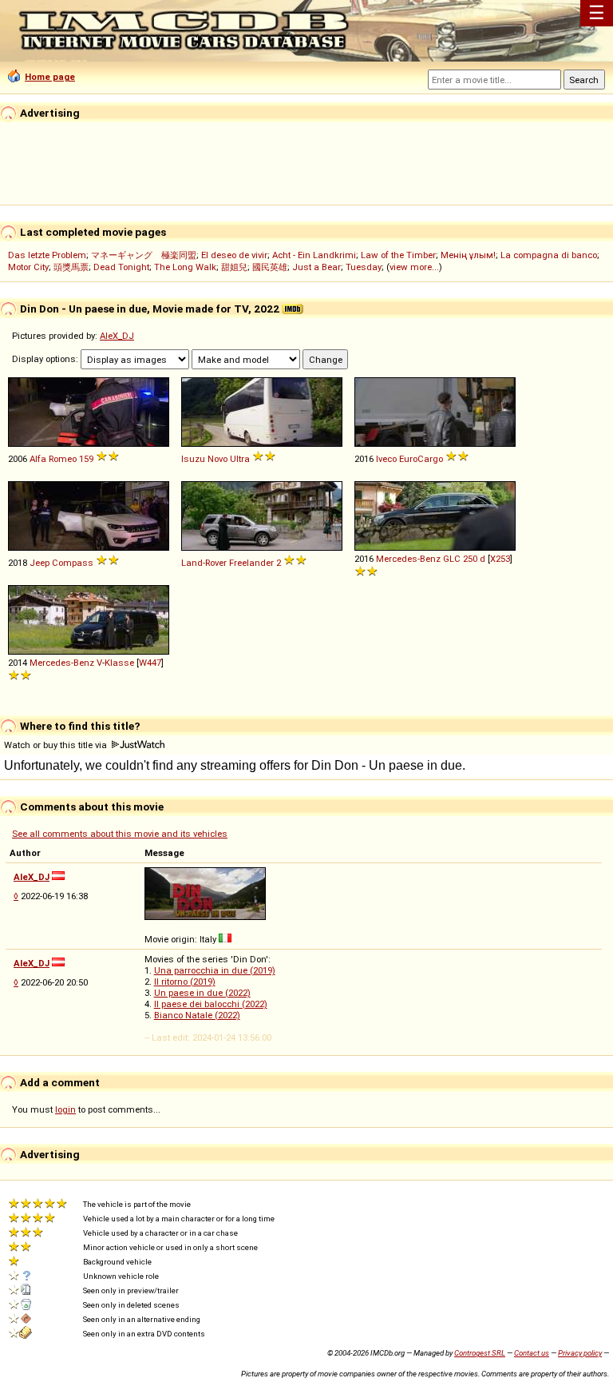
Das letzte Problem (47, 255)
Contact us (531, 1352)
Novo (217, 458)
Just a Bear (316, 267)
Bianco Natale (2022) (197, 1015)
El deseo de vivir (234, 255)
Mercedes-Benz (408, 558)
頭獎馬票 (71, 267)
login (65, 1109)
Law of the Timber (398, 255)
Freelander (251, 562)
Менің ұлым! (468, 255)
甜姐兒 (234, 267)
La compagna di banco (548, 255)
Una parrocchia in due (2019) (214, 970)
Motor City (28, 267)
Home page (50, 76)
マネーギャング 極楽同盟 (143, 255)
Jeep (39, 562)
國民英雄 (269, 267)
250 (470, 558)
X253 (500, 558)
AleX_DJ (117, 335)
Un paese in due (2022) (202, 992)
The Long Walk (185, 267)
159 (86, 458)
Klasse (119, 662)
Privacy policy (580, 1352)
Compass (72, 562)
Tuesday (364, 267)
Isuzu (193, 458)
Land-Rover (204, 562)
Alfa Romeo (53, 458)
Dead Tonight (121, 267)
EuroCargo (421, 458)
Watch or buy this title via (56, 745)
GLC (452, 558)
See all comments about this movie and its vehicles (119, 833)
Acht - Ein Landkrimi (314, 255)
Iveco (386, 458)
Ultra (240, 458)
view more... (414, 267)
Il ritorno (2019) (185, 981)
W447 (150, 662)
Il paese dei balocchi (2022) (210, 1004)
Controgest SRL (479, 1352)
